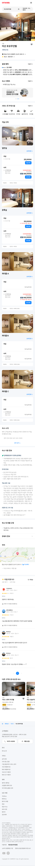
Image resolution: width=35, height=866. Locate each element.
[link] (2, 723)
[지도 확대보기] (31, 558)
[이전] (13, 673)
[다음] (21, 673)
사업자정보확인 (25, 826)
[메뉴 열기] (31, 3)
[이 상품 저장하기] (31, 44)
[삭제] (18, 9)
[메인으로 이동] (6, 2)
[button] (17, 136)
